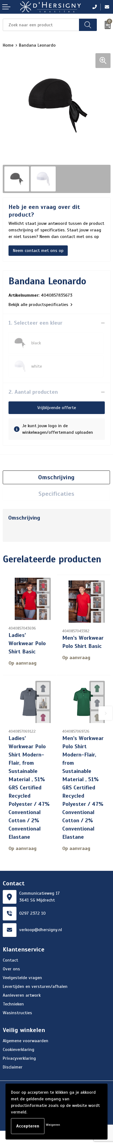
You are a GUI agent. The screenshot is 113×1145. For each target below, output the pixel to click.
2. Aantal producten (33, 392)
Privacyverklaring (19, 1058)
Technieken (13, 1004)
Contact (10, 960)
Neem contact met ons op (38, 250)
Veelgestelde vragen (22, 977)
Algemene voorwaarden (25, 1041)
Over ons (11, 969)
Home (8, 45)
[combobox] (41, 25)
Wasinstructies (17, 1013)
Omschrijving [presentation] (56, 477)
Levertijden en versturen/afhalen (35, 986)
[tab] (56, 477)
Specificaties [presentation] (56, 493)
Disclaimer (12, 1067)
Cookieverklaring (18, 1049)
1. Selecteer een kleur (36, 322)
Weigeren (53, 1125)
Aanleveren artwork (22, 995)
